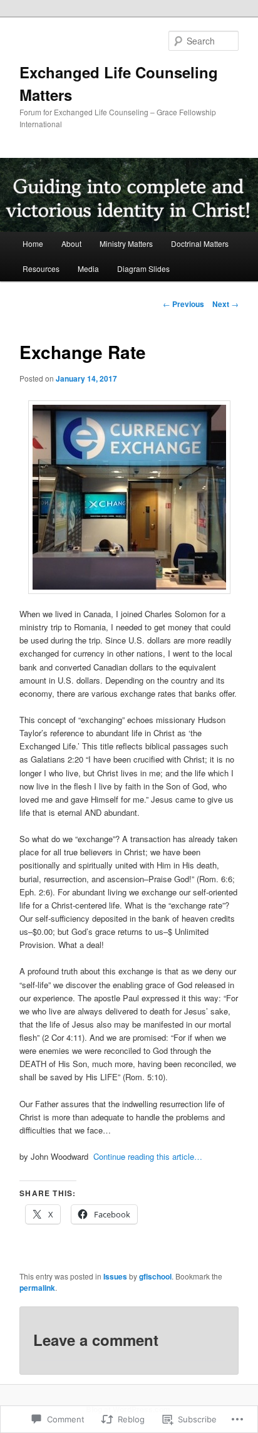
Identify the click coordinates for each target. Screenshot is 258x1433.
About (71, 243)
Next (225, 304)
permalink (37, 1287)
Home (33, 243)
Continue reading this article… (147, 1156)
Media (88, 268)
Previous (183, 304)
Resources (41, 268)
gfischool (155, 1276)
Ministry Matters (126, 243)
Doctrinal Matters (200, 243)
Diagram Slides (143, 268)
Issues (115, 1276)
